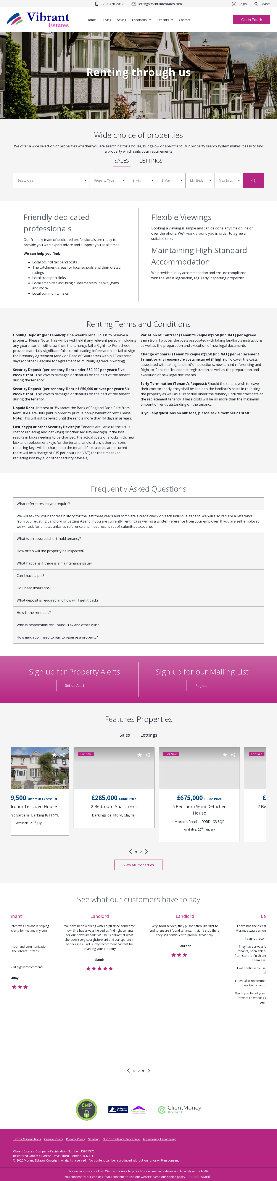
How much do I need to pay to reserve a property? (57, 637)
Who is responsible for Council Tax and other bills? (58, 625)
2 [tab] (141, 852)
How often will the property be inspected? (50, 551)
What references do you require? (43, 503)
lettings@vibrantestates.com (160, 4)
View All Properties (138, 865)
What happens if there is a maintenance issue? (54, 563)
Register (202, 685)
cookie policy (176, 1177)
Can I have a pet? (30, 575)
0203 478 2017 (112, 4)
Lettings (151, 160)
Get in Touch (251, 19)
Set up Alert (74, 685)
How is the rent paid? (34, 612)
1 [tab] (136, 852)
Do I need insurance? (34, 588)
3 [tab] (143, 1071)
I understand (199, 1176)
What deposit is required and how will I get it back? (57, 600)
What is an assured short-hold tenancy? (49, 538)
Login (242, 4)
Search (265, 4)
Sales (122, 160)
